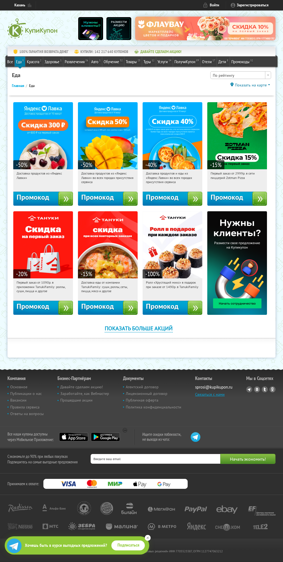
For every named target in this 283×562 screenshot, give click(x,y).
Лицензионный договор (146, 393)
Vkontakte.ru (257, 389)
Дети (223, 61)
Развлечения (76, 61)
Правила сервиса (25, 407)
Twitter (265, 389)
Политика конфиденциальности (153, 407)
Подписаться (128, 545)
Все (10, 61)
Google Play (105, 436)
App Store (73, 436)
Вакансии (18, 400)
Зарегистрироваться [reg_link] (253, 5)
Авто (96, 61)
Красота (34, 61)
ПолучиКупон (186, 61)
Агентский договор (142, 386)
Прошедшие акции (76, 400)
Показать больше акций (139, 328)
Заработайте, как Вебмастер (84, 393)
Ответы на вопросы (27, 413)
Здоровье (53, 61)
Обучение (113, 61)
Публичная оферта (142, 400)
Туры (148, 61)
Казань (19, 5)
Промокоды (242, 61)
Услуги (164, 61)
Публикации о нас (26, 393)
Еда (20, 61)
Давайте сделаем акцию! (81, 386)
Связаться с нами (210, 394)
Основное (18, 386)
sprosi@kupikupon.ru (213, 387)
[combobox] (240, 75)
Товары (133, 61)
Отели (208, 61)
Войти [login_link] (214, 5)
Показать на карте (251, 85)
